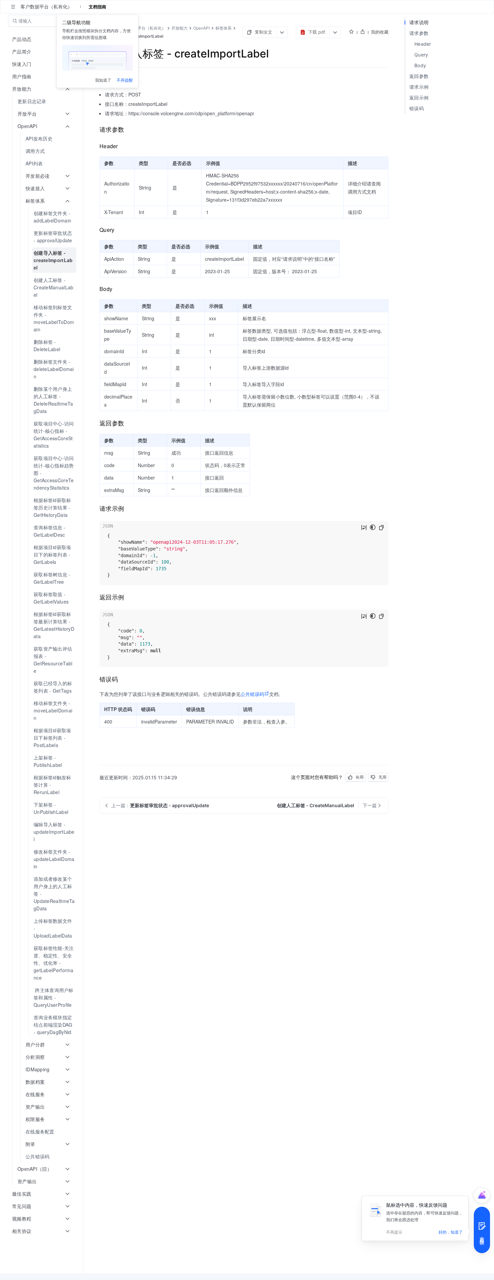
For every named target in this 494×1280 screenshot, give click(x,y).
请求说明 (418, 22)
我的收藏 (379, 32)
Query (421, 54)
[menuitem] (42, 101)
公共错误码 (252, 694)
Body (420, 65)
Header (422, 44)
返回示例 (418, 97)
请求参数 (418, 33)
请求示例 (418, 87)
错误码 (416, 108)
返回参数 (418, 76)
